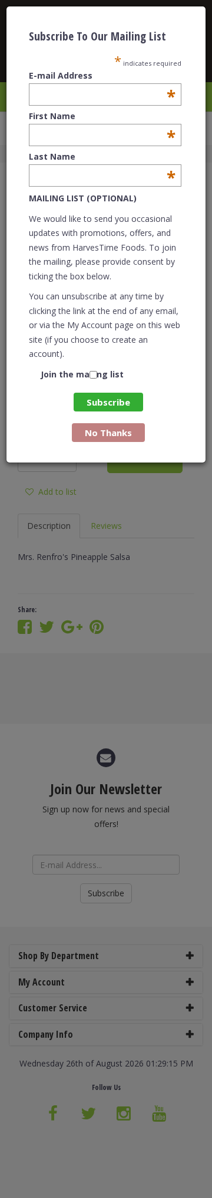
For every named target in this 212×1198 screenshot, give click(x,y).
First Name (102, 116)
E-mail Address (102, 76)
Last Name (102, 157)
